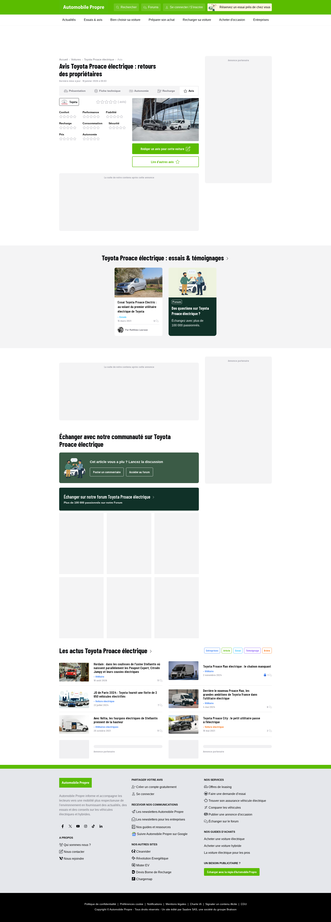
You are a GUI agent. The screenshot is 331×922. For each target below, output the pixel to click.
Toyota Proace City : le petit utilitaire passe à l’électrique (231, 720)
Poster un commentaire (106, 472)
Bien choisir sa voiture (125, 19)
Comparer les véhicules (225, 807)
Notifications (154, 904)
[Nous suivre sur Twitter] (70, 826)
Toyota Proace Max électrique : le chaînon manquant (237, 666)
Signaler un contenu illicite (221, 904)
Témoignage (252, 650)
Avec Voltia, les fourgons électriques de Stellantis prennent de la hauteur (126, 720)
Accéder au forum (139, 472)
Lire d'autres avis (162, 162)
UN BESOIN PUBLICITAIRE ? (222, 863)
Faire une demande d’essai (227, 793)
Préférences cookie (131, 904)
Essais (122, 316)
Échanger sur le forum (223, 821)
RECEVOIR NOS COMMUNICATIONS (155, 804)
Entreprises (261, 19)
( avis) (122, 101)
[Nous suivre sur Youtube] (78, 826)
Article (226, 650)
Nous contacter (74, 851)
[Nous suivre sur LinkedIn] (100, 826)
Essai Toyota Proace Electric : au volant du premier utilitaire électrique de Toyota (137, 306)
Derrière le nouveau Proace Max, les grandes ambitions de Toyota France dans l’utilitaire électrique (230, 694)
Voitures (76, 59)
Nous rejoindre (74, 858)
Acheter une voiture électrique (224, 839)
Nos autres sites (144, 844)
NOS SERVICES (214, 779)
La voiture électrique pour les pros (227, 852)
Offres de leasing (220, 787)
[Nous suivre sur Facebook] (62, 826)
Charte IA (196, 904)
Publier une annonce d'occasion (230, 814)
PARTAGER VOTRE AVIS (147, 779)
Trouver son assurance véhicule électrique (237, 800)
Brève (267, 650)
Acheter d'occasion (232, 19)
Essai (238, 650)
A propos (66, 837)
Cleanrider (143, 851)
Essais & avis (93, 19)
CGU (244, 904)
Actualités (69, 19)
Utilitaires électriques (106, 726)
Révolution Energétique (152, 858)
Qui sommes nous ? (77, 844)
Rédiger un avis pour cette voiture (162, 149)
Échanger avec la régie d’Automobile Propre (231, 872)
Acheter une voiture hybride (222, 845)
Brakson (232, 909)
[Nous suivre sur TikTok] (93, 826)
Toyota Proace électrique (99, 59)
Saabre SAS (189, 909)
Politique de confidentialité (100, 904)
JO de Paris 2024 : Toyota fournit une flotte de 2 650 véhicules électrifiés (125, 694)
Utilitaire (99, 676)
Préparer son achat (162, 19)
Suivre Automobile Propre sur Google (162, 834)
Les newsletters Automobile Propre (160, 811)
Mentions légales (176, 904)
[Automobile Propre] (83, 7)
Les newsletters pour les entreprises (160, 819)
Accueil (63, 59)
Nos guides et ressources (153, 827)
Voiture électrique (104, 701)
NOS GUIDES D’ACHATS (219, 831)
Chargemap (144, 879)
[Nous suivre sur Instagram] (85, 826)
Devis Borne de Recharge (153, 872)
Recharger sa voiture (197, 19)
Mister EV (142, 865)
